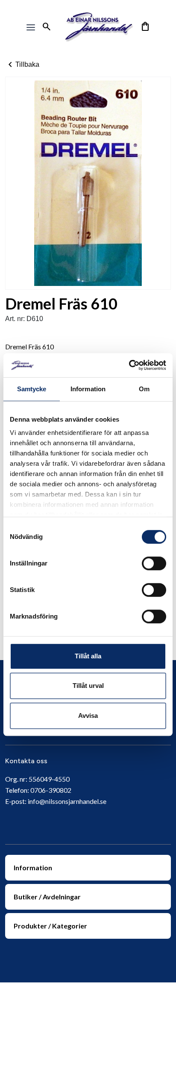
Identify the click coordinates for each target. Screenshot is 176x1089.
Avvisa (88, 715)
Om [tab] (144, 389)
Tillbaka (22, 65)
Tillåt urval (88, 685)
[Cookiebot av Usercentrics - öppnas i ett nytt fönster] (128, 365)
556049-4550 (49, 779)
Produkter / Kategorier (50, 926)
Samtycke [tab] (32, 389)
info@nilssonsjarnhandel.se (67, 801)
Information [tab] (88, 389)
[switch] (154, 563)
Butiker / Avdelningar (47, 897)
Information (33, 867)
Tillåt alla (88, 656)
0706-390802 (50, 790)
